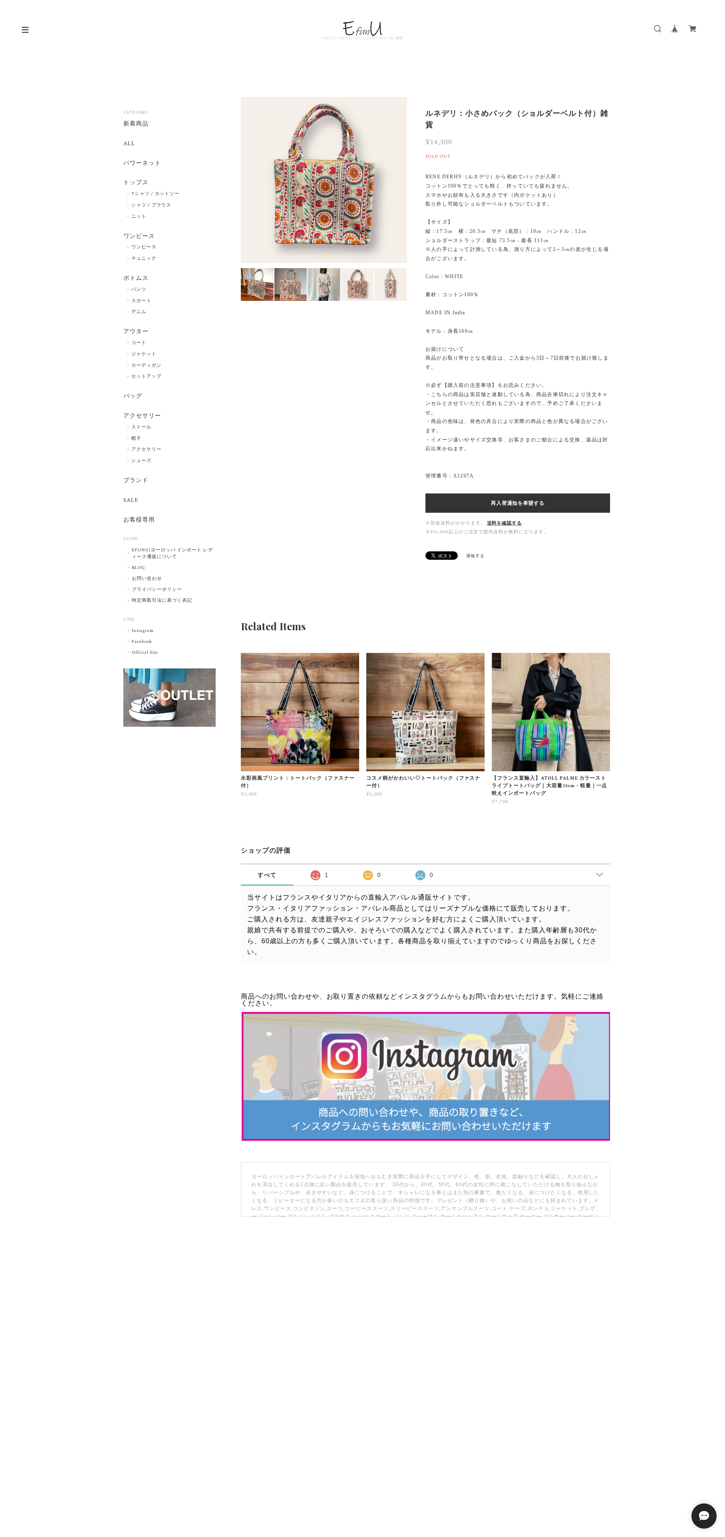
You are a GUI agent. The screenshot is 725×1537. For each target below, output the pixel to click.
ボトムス (136, 278)
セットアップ (146, 376)
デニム (138, 312)
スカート (141, 301)
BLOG (138, 568)
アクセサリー (142, 416)
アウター (136, 331)
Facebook (142, 642)
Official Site (145, 652)
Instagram (143, 631)
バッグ (132, 396)
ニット (138, 216)
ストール (141, 427)
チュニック (143, 258)
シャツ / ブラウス (151, 205)
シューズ (141, 461)
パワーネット (142, 163)
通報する (475, 556)
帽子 (136, 438)
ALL (129, 143)
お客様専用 (139, 520)
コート (138, 343)
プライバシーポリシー (157, 589)
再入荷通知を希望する (517, 503)
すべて (267, 875)
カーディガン (146, 365)
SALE (130, 500)
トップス (136, 182)
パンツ (138, 289)
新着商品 (136, 124)
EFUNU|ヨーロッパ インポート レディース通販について (172, 553)
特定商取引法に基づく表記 (162, 600)
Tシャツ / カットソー (155, 194)
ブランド (136, 480)
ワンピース (139, 236)
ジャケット (143, 354)
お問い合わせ (147, 579)
